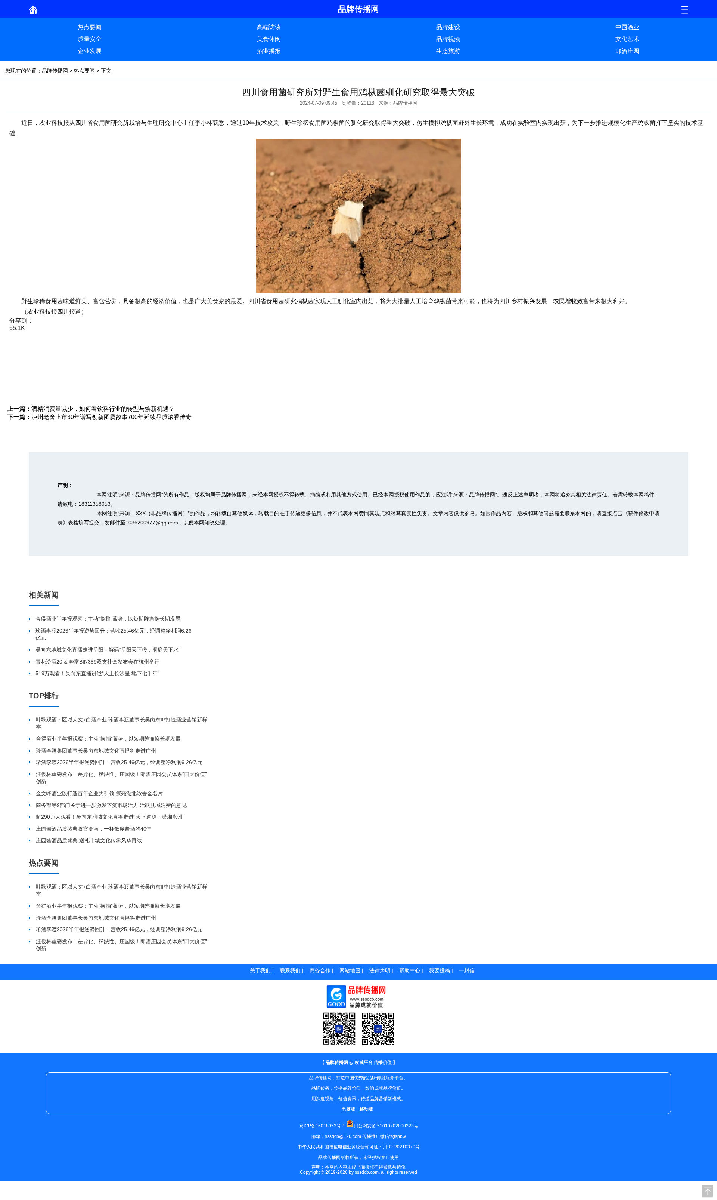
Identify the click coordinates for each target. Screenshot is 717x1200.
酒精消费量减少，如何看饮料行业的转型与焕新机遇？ (103, 409)
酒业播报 (269, 51)
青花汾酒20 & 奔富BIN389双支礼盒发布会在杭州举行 (97, 662)
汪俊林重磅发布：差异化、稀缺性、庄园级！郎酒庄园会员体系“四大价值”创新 (121, 778)
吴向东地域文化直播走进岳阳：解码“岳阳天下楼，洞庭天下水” (107, 650)
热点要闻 (90, 27)
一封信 (467, 970)
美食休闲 (269, 39)
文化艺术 (627, 39)
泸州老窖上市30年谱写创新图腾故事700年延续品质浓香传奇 (111, 417)
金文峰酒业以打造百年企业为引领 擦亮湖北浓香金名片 (99, 793)
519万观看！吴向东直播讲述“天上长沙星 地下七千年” (97, 673)
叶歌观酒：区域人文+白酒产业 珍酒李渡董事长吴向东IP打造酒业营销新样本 (121, 723)
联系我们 (290, 970)
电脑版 (348, 1109)
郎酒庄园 (627, 51)
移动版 (366, 1109)
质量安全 (90, 39)
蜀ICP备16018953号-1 (322, 1126)
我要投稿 (439, 970)
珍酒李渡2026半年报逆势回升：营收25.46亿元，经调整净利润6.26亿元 (113, 634)
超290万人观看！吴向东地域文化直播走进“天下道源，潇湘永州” (110, 817)
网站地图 (349, 970)
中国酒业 (627, 27)
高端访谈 (269, 27)
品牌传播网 (55, 71)
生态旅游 (448, 51)
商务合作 (320, 970)
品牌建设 (448, 27)
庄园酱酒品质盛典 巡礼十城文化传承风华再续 (89, 840)
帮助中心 (409, 970)
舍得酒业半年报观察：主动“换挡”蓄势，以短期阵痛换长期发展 (107, 619)
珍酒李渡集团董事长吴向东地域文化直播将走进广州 (96, 751)
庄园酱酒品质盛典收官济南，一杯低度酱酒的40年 (94, 829)
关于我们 (260, 970)
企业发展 (90, 51)
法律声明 (379, 970)
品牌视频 (448, 39)
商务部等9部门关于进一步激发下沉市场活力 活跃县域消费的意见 (111, 805)
